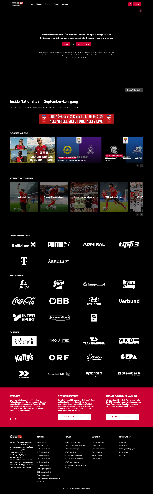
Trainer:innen (96, 445)
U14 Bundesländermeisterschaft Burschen (48, 479)
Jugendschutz (124, 452)
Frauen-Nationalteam (72, 442)
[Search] (130, 4)
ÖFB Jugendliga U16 (44, 472)
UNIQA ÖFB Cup (42, 445)
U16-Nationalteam (43, 462)
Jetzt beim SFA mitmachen (122, 417)
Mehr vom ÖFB (97, 458)
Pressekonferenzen (98, 452)
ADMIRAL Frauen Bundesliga (75, 445)
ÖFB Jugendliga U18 (44, 468)
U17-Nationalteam (43, 458)
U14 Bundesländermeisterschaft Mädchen (76, 466)
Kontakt (122, 455)
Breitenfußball (97, 455)
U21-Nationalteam (43, 448)
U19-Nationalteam (43, 452)
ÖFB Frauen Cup (70, 452)
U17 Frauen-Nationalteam (74, 458)
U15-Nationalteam (43, 465)
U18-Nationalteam (43, 455)
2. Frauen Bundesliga (72, 448)
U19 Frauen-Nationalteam (74, 455)
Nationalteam (42, 442)
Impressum (123, 442)
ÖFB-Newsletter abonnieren (74, 417)
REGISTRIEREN (83, 44)
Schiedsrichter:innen (99, 448)
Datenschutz (123, 445)
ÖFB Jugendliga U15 (44, 475)
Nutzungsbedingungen (127, 448)
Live (31, 4)
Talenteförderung (98, 442)
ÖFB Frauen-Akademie (72, 462)
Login (137, 4)
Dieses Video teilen (134, 90)
